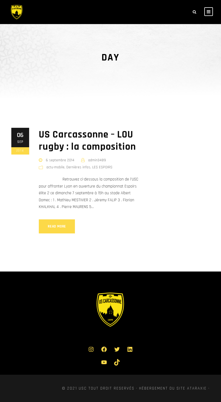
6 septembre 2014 (60, 160)
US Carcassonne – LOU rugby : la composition (87, 140)
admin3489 (97, 160)
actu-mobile (55, 167)
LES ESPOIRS (102, 167)
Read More (57, 226)
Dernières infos (78, 167)
